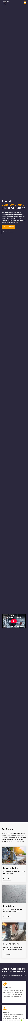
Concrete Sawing (10, 868)
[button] (25, 2)
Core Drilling (8, 906)
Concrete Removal (11, 944)
